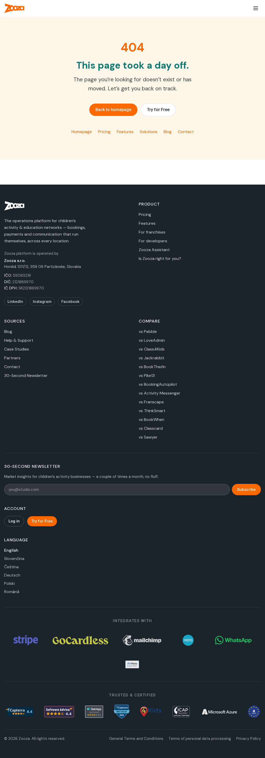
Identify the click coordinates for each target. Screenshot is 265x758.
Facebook (70, 301)
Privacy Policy (248, 738)
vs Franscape (151, 402)
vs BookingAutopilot (158, 384)
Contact (186, 131)
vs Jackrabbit (151, 358)
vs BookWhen (151, 419)
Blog (168, 131)
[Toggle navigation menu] (256, 8)
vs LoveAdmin (152, 340)
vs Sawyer (148, 437)
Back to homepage (113, 109)
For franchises (152, 232)
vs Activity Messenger (159, 393)
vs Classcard (151, 428)
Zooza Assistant (154, 249)
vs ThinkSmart (152, 410)
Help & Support (18, 340)
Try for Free (158, 109)
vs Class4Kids (152, 349)
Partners (12, 358)
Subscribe (246, 489)
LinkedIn (15, 301)
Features (125, 131)
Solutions (148, 131)
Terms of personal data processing (199, 738)
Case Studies (16, 349)
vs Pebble (148, 331)
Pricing (104, 131)
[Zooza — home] (14, 8)
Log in (14, 521)
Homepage (81, 131)
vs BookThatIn (152, 366)
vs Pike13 (147, 375)
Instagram (42, 301)
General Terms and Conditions (136, 738)
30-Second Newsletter (26, 375)
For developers (153, 241)
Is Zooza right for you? (160, 258)
